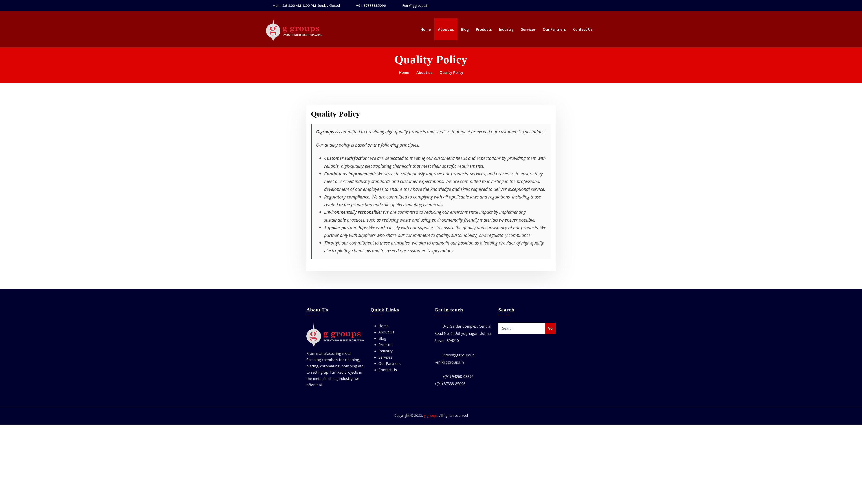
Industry (506, 29)
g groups (431, 415)
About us (446, 29)
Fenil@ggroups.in (415, 5)
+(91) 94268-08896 (457, 376)
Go (550, 328)
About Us (386, 332)
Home (425, 29)
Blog (465, 29)
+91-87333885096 (371, 5)
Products (484, 29)
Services (528, 29)
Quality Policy (451, 72)
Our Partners (554, 29)
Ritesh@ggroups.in (458, 355)
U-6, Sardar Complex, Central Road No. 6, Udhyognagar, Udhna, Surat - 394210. (463, 333)
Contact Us (582, 29)
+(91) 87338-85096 (449, 383)
